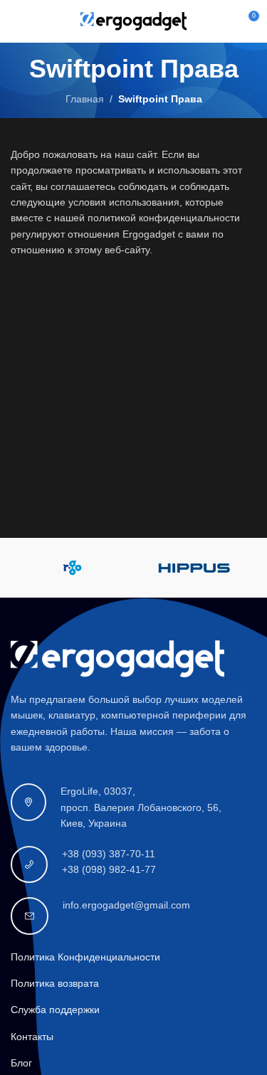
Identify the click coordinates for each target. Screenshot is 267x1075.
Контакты (32, 1036)
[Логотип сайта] (133, 20)
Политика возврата (55, 983)
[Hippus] (195, 568)
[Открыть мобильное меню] (16, 21)
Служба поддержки (55, 1009)
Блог (21, 1063)
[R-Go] (72, 568)
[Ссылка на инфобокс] (133, 807)
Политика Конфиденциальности (85, 957)
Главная (85, 99)
